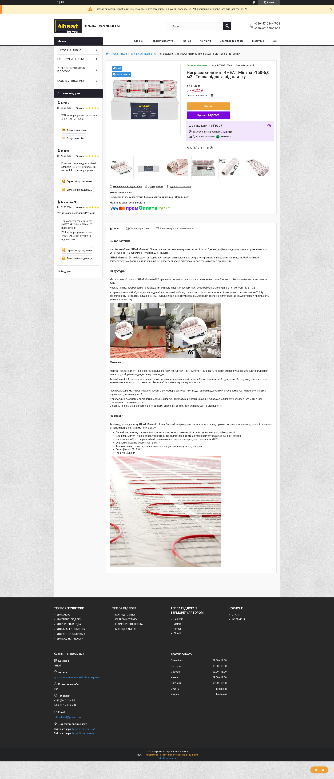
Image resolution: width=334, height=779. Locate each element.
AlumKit (178, 633)
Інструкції (258, 40)
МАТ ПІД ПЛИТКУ (125, 614)
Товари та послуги (162, 40)
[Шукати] (227, 26)
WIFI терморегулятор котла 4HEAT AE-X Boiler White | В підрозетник (76, 235)
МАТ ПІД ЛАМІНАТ (126, 629)
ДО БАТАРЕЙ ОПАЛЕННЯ (71, 629)
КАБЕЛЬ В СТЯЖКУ (126, 619)
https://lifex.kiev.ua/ (83, 733)
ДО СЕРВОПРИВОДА (69, 624)
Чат (322, 770)
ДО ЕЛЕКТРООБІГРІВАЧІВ (71, 634)
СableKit (178, 619)
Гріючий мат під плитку (143, 54)
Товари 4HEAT (119, 54)
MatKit (177, 623)
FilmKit (177, 628)
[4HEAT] (68, 26)
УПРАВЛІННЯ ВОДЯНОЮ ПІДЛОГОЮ (71, 70)
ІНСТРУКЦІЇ (238, 619)
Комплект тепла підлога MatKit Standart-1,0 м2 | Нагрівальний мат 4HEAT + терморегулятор (79, 167)
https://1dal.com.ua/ (83, 729)
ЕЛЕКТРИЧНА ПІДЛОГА (70, 59)
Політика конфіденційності (184, 755)
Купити (208, 106)
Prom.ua (184, 751)
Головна (138, 40)
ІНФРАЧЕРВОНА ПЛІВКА (129, 624)
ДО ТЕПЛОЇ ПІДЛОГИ (69, 619)
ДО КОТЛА (63, 614)
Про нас (186, 40)
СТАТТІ (236, 614)
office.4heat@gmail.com (67, 717)
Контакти (205, 40)
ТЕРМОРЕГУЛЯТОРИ (69, 50)
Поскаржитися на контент (157, 755)
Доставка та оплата (232, 40)
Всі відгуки (64, 271)
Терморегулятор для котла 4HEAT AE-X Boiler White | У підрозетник (76, 224)
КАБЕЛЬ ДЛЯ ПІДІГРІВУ (70, 80)
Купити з (202, 115)
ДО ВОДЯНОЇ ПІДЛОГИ (70, 638)
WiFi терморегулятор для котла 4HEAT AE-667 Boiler (79, 117)
